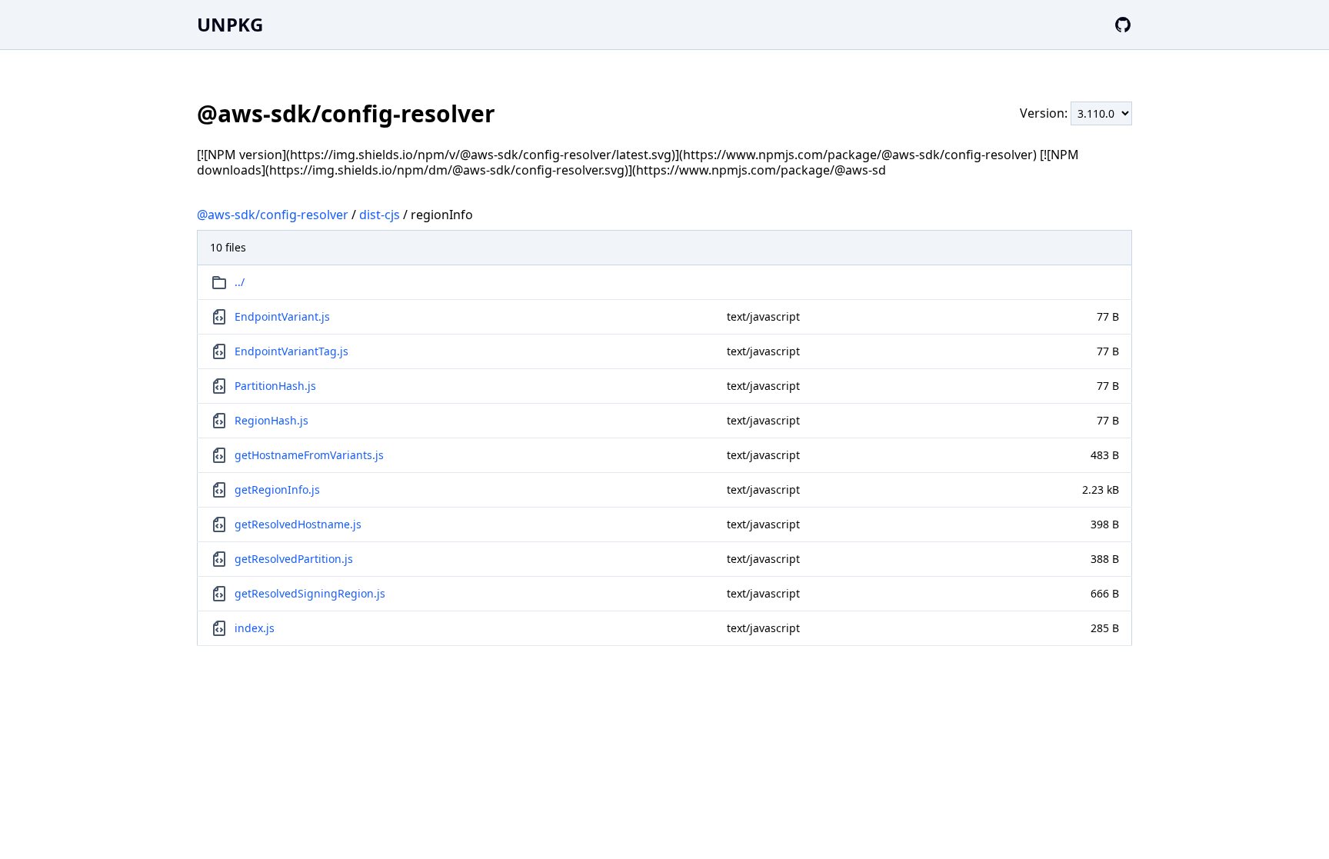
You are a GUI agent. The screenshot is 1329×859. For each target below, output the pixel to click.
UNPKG (230, 24)
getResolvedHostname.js (298, 524)
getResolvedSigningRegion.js (310, 593)
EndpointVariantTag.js (291, 351)
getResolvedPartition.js (294, 558)
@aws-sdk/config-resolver (272, 214)
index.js (255, 628)
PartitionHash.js (275, 385)
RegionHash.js (271, 420)
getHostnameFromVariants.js (309, 455)
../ (240, 282)
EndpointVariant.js (282, 316)
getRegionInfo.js (277, 489)
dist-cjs (379, 214)
